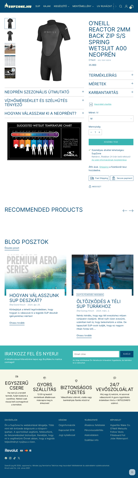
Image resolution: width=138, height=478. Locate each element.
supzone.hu (26, 466)
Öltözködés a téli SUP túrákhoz (99, 304)
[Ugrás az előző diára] (125, 210)
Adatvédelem (91, 435)
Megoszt (96, 187)
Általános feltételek (94, 425)
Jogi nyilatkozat (67, 435)
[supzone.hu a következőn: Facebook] (6, 458)
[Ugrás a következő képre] (131, 210)
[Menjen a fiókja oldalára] (126, 6)
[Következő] (116, 6)
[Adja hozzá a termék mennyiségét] (99, 132)
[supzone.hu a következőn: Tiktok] (14, 458)
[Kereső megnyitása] (120, 6)
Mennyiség (94, 126)
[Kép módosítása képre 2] (10, 36)
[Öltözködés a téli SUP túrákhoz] (102, 275)
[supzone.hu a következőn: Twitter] (19, 458)
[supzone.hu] (18, 6)
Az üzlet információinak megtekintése (109, 160)
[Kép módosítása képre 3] (10, 48)
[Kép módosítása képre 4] (10, 60)
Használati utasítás (102, 104)
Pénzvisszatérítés (93, 430)
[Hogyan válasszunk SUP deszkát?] (35, 275)
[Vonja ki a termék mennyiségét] (91, 132)
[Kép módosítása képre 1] (10, 23)
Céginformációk (67, 425)
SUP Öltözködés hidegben (90, 295)
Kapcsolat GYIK (67, 430)
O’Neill (92, 60)
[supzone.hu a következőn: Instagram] (10, 458)
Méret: (93, 112)
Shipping (104, 167)
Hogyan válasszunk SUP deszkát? (34, 298)
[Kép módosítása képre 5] (10, 73)
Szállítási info (91, 440)
